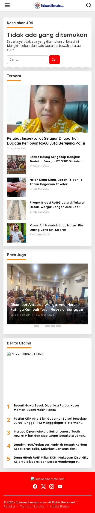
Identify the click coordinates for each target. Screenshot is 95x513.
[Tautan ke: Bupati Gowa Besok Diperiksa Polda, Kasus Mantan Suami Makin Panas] (47, 376)
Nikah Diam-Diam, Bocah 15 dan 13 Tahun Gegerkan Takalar (56, 182)
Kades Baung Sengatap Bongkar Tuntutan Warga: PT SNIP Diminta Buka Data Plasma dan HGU (55, 159)
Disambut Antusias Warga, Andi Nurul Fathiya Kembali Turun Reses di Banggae (46, 307)
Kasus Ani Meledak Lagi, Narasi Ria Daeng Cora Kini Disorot (56, 227)
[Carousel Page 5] (58, 326)
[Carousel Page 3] (47, 326)
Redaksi (9, 506)
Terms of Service (32, 506)
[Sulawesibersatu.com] (48, 5)
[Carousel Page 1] (36, 326)
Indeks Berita (59, 506)
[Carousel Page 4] (53, 326)
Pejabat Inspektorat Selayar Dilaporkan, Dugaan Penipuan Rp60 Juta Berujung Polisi (46, 140)
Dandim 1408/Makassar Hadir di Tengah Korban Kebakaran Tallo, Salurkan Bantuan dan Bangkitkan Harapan (50, 447)
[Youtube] (60, 486)
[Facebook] (35, 486)
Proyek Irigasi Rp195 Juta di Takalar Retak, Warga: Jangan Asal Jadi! (57, 204)
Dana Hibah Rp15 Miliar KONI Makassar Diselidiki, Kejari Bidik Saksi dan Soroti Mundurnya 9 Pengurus (51, 460)
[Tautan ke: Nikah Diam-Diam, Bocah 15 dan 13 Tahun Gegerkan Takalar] (16, 187)
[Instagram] (52, 486)
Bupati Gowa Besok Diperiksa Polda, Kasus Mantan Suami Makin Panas (47, 407)
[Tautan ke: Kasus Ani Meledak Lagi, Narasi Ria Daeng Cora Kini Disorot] (16, 232)
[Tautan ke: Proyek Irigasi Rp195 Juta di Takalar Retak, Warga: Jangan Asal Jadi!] (16, 210)
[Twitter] (43, 486)
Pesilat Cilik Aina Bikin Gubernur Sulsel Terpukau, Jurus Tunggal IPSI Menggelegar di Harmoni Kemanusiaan (51, 421)
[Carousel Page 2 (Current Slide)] (42, 326)
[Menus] (7, 5)
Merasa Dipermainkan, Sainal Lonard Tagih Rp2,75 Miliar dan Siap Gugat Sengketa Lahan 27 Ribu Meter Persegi (49, 434)
